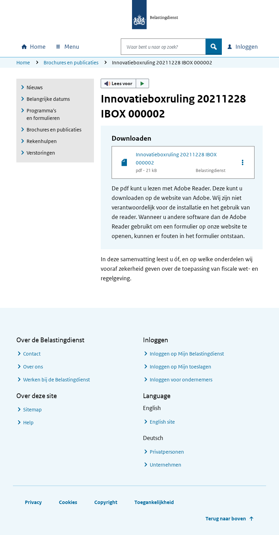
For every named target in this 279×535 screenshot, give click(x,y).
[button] (125, 83)
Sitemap (32, 409)
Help (28, 422)
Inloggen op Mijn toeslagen (180, 366)
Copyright (105, 502)
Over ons (33, 366)
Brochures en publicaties (71, 62)
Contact (31, 353)
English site (162, 422)
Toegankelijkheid (154, 502)
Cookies (68, 502)
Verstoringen (41, 153)
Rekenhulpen (42, 141)
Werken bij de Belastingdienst (56, 379)
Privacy (33, 502)
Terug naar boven (226, 518)
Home (23, 62)
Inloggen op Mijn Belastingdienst (187, 353)
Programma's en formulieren (43, 114)
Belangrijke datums (48, 99)
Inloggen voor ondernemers (181, 379)
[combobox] (163, 46)
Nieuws (35, 87)
